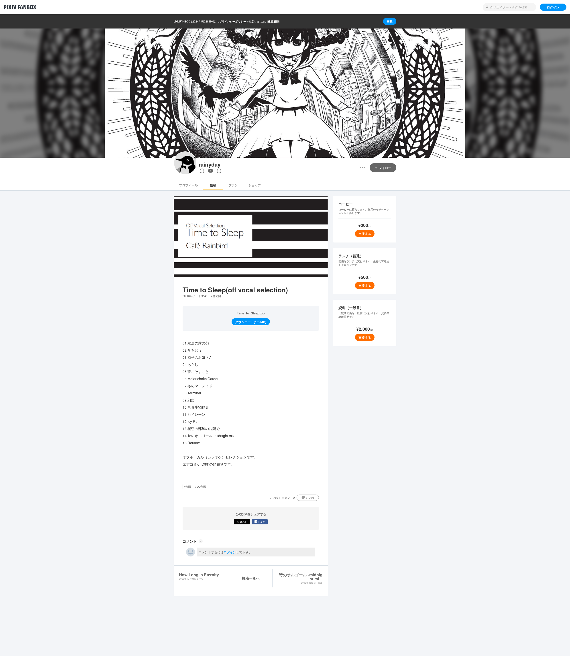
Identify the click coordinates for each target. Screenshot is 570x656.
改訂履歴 (273, 21)
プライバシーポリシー (232, 21)
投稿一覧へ (251, 578)
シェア (261, 521)
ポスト (243, 521)
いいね (310, 497)
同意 (390, 21)
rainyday (209, 164)
